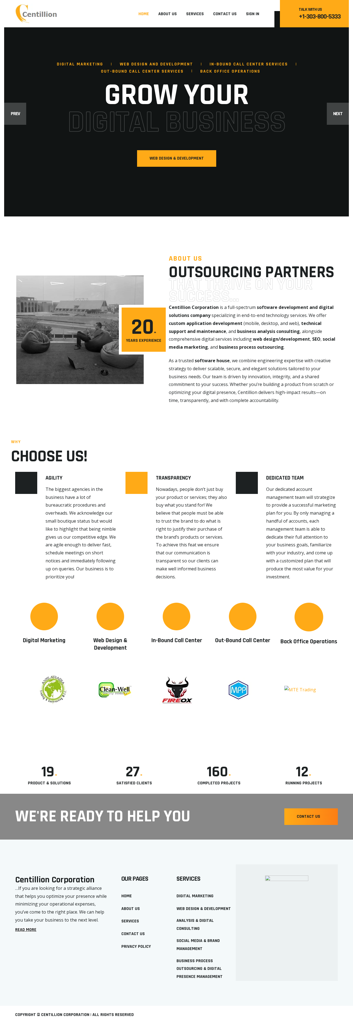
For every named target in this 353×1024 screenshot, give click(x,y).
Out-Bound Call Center (242, 640)
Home (143, 14)
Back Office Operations (308, 641)
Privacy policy (136, 946)
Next (338, 113)
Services (195, 14)
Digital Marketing (44, 640)
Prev (15, 113)
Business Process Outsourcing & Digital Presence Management (199, 969)
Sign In (252, 14)
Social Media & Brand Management (198, 945)
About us (167, 14)
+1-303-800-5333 (320, 16)
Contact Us (225, 14)
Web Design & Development (110, 644)
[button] (311, 816)
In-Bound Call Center (176, 640)
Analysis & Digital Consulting (195, 925)
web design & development (176, 158)
